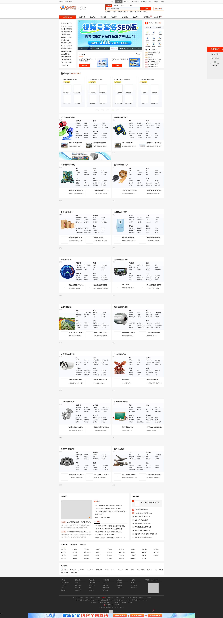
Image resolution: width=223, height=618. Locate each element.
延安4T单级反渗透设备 (128, 237)
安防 (62, 51)
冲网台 (131, 11)
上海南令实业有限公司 (152, 335)
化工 (62, 23)
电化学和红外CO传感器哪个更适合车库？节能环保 (160, 427)
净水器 (63, 37)
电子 (65, 26)
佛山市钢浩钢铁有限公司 (127, 335)
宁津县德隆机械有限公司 (99, 383)
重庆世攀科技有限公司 (152, 430)
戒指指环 (120, 11)
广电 (62, 59)
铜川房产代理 (125, 379)
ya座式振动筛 (146, 11)
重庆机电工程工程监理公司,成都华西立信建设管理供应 (83, 190)
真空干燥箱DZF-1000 (127, 427)
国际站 (162, 1)
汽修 (70, 43)
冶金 (65, 48)
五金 (62, 29)
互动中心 (135, 1)
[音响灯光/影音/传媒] (67, 461)
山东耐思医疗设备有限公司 (147, 79)
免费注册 (119, 1)
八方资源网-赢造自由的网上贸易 (73, 7)
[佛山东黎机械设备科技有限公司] (85, 159)
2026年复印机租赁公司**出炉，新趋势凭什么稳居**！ (83, 379)
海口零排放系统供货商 (100, 143)
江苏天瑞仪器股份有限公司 (96, 79)
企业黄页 (93, 17)
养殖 (68, 45)
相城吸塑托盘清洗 (98, 237)
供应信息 (82, 17)
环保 (70, 37)
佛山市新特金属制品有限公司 (100, 193)
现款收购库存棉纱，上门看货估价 (153, 52)
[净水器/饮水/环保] (120, 224)
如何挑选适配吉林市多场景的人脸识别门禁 (80, 427)
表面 (70, 23)
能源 (62, 48)
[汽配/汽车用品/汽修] (120, 271)
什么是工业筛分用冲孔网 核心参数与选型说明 (106, 427)
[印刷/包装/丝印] (67, 224)
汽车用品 (66, 43)
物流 (62, 65)
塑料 (65, 23)
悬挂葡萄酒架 (138, 11)
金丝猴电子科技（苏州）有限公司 (101, 241)
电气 (68, 26)
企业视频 (125, 17)
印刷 (62, 34)
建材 (65, 29)
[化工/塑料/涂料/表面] (67, 129)
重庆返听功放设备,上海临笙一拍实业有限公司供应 (160, 237)
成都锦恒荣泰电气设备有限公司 (154, 146)
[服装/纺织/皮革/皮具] (120, 177)
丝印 (68, 34)
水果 (70, 45)
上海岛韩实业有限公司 (127, 430)
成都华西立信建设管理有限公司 (76, 193)
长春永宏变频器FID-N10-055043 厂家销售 (133, 143)
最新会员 (147, 50)
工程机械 (63, 56)
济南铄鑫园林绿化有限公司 (75, 335)
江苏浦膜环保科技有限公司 (100, 146)
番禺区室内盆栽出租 (152, 379)
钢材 (68, 48)
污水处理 (69, 51)
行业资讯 (114, 17)
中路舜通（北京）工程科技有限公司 (155, 288)
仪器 (68, 40)
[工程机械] (67, 413)
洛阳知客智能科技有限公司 (153, 193)
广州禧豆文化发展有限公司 (153, 59)
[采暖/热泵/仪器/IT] (67, 271)
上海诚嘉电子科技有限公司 (153, 241)
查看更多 (138, 54)
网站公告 (154, 50)
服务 (68, 65)
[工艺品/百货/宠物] (120, 366)
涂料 (68, 23)
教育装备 (66, 59)
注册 (159, 23)
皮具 (70, 31)
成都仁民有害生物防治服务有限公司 (102, 335)
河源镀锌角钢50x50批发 (128, 332)
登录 (112, 1)
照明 (62, 26)
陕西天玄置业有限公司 (127, 383)
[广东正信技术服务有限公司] (138, 207)
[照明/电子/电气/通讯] (120, 129)
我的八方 (126, 1)
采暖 (62, 40)
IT (70, 34)
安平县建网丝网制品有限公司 (100, 430)
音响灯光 (63, 62)
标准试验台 (108, 11)
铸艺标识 (116, 79)
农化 (65, 45)
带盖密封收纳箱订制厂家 (75, 237)
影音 (67, 62)
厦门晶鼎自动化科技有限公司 (129, 146)
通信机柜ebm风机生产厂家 (154, 143)
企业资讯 (135, 17)
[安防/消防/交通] (67, 366)
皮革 (68, 31)
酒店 (70, 29)
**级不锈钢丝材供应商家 (153, 332)
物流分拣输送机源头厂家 (100, 379)
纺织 (65, 31)
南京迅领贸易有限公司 (152, 64)
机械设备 (68, 56)
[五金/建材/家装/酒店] (67, 177)
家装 (68, 29)
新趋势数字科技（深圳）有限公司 (76, 383)
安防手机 (126, 11)
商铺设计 (158, 27)
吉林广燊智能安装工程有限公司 (76, 430)
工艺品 (63, 54)
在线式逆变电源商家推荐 (100, 285)
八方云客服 (146, 17)
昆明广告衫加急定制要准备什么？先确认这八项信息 (136, 190)
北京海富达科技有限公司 (69, 79)
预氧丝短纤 (149, 55)
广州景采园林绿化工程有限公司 (154, 383)
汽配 (62, 43)
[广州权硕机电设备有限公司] (138, 159)
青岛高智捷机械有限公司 (74, 146)
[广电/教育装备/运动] (120, 413)
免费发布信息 (158, 8)
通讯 (70, 26)
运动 (70, 59)
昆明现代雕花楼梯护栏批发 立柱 (102, 190)
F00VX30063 (125, 284)
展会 (65, 65)
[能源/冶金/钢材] (120, 319)
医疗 (70, 48)
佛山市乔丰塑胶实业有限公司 (75, 241)
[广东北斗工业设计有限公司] (85, 207)
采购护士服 (149, 57)
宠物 (69, 54)
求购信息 (103, 17)
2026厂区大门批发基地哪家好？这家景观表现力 (81, 332)
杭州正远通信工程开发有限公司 (101, 288)
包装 (65, 34)
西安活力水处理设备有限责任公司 (130, 241)
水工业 (67, 37)
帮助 (150, 1)
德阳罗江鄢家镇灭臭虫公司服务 (102, 332)
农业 (62, 45)
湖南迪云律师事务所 (151, 66)
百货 (66, 54)
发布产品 (148, 27)
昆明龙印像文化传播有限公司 (129, 193)
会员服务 (157, 17)
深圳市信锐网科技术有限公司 (153, 62)
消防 (65, 51)
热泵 (65, 40)
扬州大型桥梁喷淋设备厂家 (154, 285)
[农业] (67, 319)
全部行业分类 (67, 17)
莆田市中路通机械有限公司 (128, 288)
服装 (62, 31)
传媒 (70, 62)
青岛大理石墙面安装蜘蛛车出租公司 (78, 143)
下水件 (114, 11)
